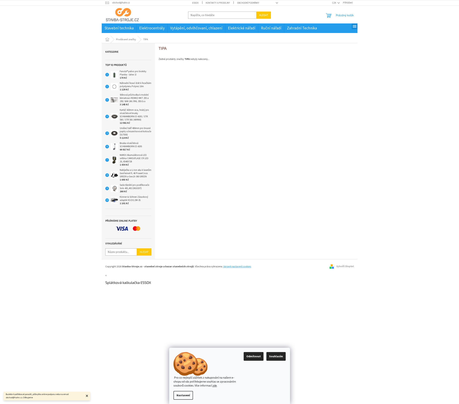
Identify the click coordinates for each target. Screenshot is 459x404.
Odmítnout (253, 356)
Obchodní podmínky (248, 3)
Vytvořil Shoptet (345, 266)
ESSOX (195, 3)
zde (214, 386)
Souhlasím (276, 356)
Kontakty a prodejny (218, 3)
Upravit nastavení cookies (237, 266)
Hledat (263, 15)
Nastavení (183, 395)
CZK (334, 3)
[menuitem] (119, 28)
